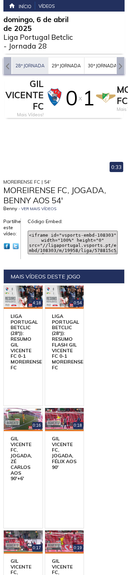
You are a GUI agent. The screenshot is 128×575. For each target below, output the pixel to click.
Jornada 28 (28, 45)
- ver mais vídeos (37, 208)
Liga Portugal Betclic (38, 37)
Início (25, 6)
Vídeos (47, 6)
